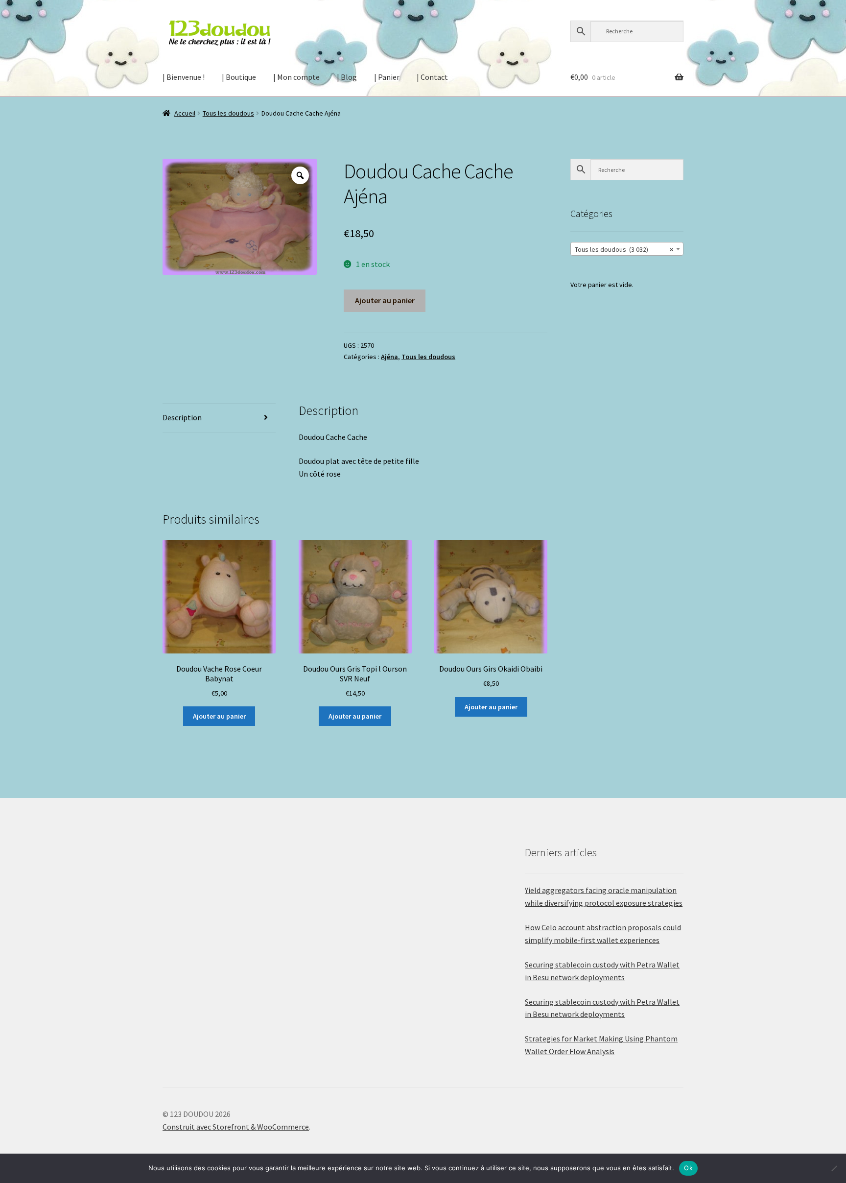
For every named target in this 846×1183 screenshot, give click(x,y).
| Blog (347, 77)
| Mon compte (296, 77)
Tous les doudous (228, 113)
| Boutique (239, 77)
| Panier (387, 77)
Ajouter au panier (385, 300)
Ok (688, 1168)
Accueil (184, 113)
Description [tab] (182, 417)
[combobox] (626, 249)
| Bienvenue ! (184, 77)
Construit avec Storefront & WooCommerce (236, 1127)
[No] (834, 1168)
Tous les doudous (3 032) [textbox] (624, 249)
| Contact (432, 77)
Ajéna (389, 356)
